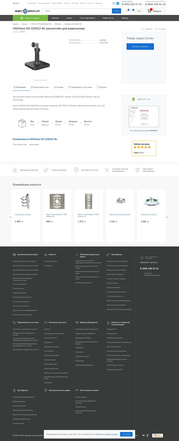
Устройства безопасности (22, 297)
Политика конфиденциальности (152, 274)
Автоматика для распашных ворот (25, 265)
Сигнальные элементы (21, 301)
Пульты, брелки (18, 288)
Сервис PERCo (57, 3)
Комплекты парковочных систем (25, 329)
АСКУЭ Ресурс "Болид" (115, 365)
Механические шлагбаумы (116, 270)
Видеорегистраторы (83, 338)
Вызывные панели (19, 406)
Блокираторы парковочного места (26, 349)
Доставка (75, 3)
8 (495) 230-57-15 (132, 4)
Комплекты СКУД (50, 338)
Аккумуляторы (80, 407)
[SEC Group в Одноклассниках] (147, 435)
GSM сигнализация (114, 347)
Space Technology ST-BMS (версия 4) (88, 215)
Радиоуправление (19, 293)
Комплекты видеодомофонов (24, 397)
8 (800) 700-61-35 (155, 4)
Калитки (47, 329)
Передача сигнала (82, 356)
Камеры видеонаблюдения (85, 333)
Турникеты (48, 383)
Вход (139, 11)
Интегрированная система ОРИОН (117, 360)
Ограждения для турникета (54, 333)
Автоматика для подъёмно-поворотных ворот (23, 279)
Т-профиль (48, 265)
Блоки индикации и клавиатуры (118, 355)
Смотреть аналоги (140, 46)
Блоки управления (20, 284)
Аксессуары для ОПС (114, 369)
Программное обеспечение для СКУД (56, 378)
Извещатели (111, 329)
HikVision (103, 40)
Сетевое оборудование (84, 365)
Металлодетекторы (51, 368)
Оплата (82, 3)
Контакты (90, 3)
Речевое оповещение (115, 338)
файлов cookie (111, 434)
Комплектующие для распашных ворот (87, 272)
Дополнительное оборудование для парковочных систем (25, 345)
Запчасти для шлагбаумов (116, 305)
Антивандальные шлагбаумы (117, 265)
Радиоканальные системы (116, 351)
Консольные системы (21, 306)
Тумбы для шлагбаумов (115, 274)
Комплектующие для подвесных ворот (87, 278)
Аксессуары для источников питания (85, 412)
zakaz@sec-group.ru (149, 262)
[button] (114, 3)
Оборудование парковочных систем (23, 334)
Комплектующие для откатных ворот (86, 267)
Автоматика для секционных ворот (26, 270)
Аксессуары (79, 361)
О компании (31, 3)
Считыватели (49, 351)
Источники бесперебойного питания (86, 402)
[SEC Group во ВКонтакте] (143, 435)
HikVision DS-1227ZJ (149, 215)
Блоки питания (80, 397)
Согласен (126, 434)
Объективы (79, 348)
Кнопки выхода (49, 360)
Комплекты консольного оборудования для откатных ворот (88, 262)
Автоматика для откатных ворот (24, 261)
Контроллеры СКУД (51, 355)
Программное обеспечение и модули (86, 343)
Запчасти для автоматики (22, 315)
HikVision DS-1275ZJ (23, 215)
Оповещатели (112, 333)
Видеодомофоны (19, 401)
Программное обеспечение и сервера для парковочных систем (25, 339)
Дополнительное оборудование (25, 310)
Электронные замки (51, 347)
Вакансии (99, 3)
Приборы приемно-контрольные (119, 342)
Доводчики (48, 342)
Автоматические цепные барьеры (119, 309)
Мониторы (79, 352)
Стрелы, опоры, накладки (116, 279)
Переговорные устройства (23, 410)
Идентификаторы (50, 364)
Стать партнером (44, 3)
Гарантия (67, 3)
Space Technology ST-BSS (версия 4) (56, 215)
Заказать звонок (127, 1)
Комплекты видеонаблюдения (86, 329)
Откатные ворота (50, 261)
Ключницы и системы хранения (56, 373)
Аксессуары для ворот (83, 283)
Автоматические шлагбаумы (117, 261)
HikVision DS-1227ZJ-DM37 (119, 215)
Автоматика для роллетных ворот (25, 274)
